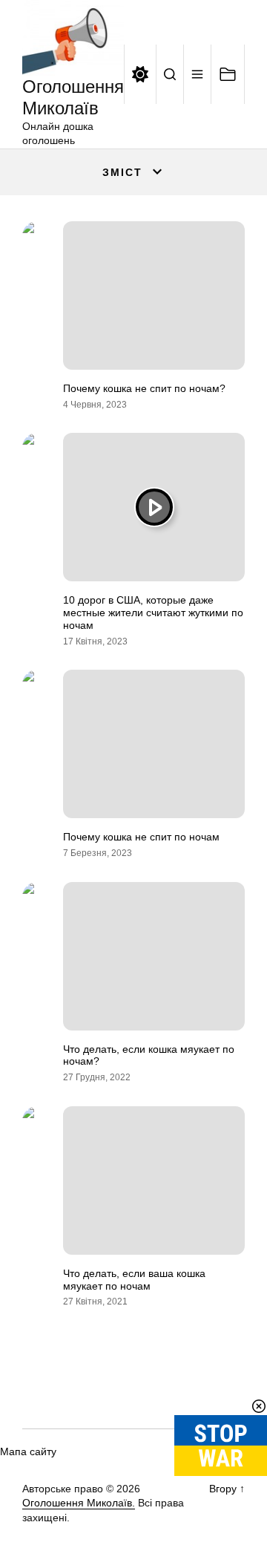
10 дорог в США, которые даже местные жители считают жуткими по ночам (153, 612)
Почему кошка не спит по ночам (141, 837)
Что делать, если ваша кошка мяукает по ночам (134, 1279)
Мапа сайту (28, 1451)
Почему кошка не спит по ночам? (144, 388)
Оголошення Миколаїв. (78, 1503)
